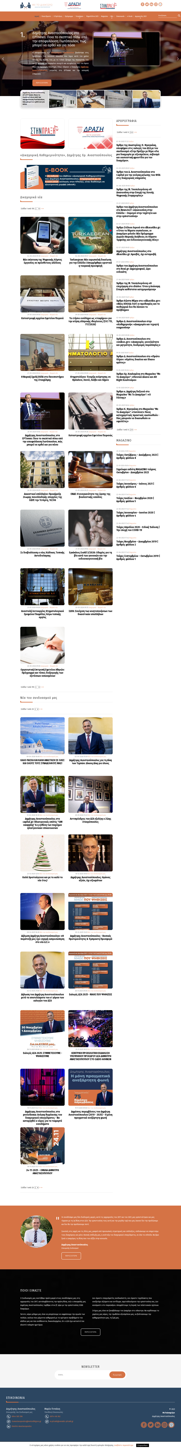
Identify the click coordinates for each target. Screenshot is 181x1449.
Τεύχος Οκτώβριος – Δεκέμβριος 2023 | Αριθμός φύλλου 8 (137, 457)
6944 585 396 (17, 1416)
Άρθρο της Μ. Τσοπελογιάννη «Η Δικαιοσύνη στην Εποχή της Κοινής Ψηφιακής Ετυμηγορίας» (135, 192)
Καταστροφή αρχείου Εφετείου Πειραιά (42, 318)
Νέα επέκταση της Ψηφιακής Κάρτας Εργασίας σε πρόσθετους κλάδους (42, 261)
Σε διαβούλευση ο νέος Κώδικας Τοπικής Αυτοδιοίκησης (42, 554)
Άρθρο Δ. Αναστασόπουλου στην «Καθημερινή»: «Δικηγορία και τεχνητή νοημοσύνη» (137, 324)
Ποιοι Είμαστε (46, 16)
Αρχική (37, 16)
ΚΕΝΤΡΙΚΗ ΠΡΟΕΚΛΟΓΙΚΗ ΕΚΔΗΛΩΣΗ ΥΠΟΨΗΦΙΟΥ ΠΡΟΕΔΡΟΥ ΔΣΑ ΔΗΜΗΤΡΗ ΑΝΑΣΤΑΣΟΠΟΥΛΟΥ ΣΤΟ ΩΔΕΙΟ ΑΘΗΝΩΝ (90, 1056)
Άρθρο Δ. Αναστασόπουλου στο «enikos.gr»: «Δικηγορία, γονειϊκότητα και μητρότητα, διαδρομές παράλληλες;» (138, 342)
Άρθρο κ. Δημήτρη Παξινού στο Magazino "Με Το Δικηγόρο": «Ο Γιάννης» (133, 394)
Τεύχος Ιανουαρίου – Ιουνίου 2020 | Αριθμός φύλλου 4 (135, 514)
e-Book (129, 16)
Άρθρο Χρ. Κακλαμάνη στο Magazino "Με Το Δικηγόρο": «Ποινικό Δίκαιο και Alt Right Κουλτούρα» (138, 377)
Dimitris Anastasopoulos (22, 1426)
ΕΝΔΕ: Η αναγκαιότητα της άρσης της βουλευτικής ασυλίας (90, 496)
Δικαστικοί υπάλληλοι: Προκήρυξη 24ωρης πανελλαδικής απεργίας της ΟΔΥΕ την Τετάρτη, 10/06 (42, 497)
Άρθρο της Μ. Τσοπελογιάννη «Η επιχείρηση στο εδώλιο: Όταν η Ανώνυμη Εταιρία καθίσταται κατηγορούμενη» (138, 286)
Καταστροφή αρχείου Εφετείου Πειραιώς (91, 435)
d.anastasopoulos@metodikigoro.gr (26, 1421)
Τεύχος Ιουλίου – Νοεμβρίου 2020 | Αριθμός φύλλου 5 (135, 500)
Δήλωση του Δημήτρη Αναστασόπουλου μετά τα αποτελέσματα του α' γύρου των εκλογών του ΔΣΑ (42, 997)
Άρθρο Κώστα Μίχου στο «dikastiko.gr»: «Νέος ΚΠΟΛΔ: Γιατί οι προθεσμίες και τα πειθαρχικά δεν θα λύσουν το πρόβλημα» (138, 305)
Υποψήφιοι (79, 16)
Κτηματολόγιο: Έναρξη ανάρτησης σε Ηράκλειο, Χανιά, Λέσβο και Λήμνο (90, 378)
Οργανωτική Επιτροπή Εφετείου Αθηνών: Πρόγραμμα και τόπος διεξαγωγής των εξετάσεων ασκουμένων (43, 672)
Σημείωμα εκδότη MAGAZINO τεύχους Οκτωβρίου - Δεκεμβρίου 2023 (136, 471)
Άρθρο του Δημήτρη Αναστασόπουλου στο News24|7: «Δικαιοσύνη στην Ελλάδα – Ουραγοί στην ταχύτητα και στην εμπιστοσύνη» (137, 212)
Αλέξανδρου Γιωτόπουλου (62, 52)
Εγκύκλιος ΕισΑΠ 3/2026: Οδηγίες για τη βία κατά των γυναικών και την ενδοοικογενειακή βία (90, 555)
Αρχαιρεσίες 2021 (141, 16)
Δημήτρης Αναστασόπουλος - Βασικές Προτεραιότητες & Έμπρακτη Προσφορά (90, 938)
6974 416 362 (55, 1416)
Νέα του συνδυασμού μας (49, 757)
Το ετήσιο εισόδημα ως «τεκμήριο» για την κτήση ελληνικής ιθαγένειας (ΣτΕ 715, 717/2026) (90, 321)
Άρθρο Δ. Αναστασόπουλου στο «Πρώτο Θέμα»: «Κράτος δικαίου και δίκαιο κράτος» (138, 359)
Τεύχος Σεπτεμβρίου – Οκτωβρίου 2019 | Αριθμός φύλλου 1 (138, 558)
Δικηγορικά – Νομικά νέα (49, 256)
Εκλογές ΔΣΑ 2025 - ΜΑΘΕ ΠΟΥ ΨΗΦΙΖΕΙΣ (90, 994)
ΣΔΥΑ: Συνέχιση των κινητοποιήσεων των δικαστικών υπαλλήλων (90, 613)
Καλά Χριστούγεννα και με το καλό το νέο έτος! (42, 879)
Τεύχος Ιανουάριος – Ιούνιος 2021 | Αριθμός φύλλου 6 (135, 485)
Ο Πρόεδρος (58, 16)
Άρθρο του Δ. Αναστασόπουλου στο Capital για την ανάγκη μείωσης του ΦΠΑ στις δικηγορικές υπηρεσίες (138, 175)
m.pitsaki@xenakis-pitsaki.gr (61, 1421)
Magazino (104, 16)
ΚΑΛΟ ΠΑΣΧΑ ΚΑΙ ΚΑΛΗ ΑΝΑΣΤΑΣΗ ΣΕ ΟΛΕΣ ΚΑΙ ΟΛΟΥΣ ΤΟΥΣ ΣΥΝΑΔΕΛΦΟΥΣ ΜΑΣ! (42, 762)
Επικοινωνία (120, 16)
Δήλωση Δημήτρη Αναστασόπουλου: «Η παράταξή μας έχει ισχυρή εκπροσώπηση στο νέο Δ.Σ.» (42, 939)
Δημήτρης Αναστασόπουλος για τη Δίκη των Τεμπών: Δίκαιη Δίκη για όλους (90, 762)
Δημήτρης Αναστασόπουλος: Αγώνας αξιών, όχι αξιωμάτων (90, 879)
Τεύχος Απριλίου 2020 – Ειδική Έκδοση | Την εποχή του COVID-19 (138, 529)
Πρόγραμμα (69, 16)
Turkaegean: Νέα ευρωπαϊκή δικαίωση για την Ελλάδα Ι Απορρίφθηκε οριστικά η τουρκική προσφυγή (90, 262)
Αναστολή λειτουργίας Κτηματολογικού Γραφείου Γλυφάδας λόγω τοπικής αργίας (42, 614)
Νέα (112, 16)
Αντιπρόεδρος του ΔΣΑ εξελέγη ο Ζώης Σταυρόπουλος (90, 820)
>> (43, 208)
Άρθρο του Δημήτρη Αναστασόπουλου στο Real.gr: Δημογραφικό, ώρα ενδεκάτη (137, 268)
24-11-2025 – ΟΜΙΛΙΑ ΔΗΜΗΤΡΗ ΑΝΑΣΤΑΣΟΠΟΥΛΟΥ (42, 1172)
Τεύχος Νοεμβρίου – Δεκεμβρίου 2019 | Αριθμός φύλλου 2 (137, 543)
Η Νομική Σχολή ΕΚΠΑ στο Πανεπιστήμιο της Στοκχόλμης (42, 378)
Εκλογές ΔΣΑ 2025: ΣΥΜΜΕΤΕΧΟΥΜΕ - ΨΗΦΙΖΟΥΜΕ (42, 1055)
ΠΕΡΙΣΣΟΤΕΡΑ (42, 83)
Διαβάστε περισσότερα (123, 1445)
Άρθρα (131, 141)
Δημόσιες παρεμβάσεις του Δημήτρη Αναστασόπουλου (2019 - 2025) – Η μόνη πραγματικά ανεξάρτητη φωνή (90, 1114)
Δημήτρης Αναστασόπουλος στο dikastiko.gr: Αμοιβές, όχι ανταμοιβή (136, 253)
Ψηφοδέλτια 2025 (92, 16)
